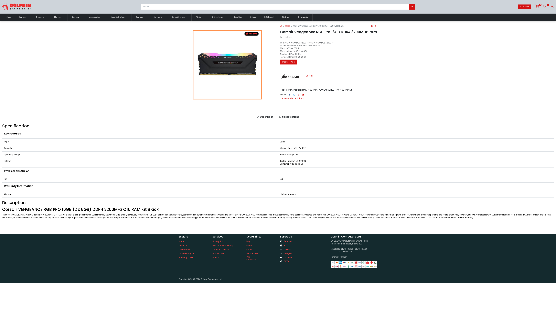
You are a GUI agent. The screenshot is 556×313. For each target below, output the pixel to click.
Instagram (288, 253)
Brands (216, 257)
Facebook (288, 241)
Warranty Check (186, 257)
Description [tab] (266, 117)
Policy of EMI (218, 253)
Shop (287, 26)
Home (181, 241)
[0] (539, 7)
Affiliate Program (186, 253)
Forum (249, 245)
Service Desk (252, 253)
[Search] (412, 7)
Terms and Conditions (292, 98)
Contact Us (251, 260)
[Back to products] (372, 26)
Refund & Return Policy (223, 245)
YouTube (288, 257)
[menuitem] (8, 17)
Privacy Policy (219, 241)
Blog (248, 241)
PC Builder (524, 6)
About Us (183, 245)
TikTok (287, 261)
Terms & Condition (221, 249)
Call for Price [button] (288, 61)
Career (249, 249)
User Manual (184, 249)
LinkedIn (287, 249)
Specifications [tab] (290, 117)
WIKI (248, 257)
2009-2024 (195, 279)
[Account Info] (552, 7)
